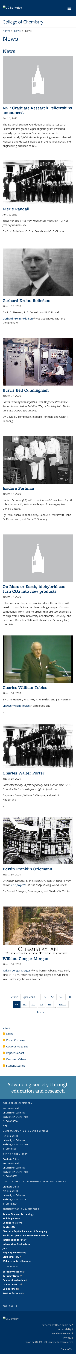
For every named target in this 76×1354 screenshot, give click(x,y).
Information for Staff (14, 1239)
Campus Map (11, 1288)
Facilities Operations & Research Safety (25, 1235)
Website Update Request (17, 1261)
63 (51, 1005)
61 (34, 1005)
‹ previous (30, 997)
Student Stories (15, 1065)
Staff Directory (12, 1256)
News (17, 30)
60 (26, 1005)
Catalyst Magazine (17, 1046)
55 (45, 997)
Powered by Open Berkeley (57, 1324)
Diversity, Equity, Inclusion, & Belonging (25, 1231)
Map (5, 1125)
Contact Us (9, 1227)
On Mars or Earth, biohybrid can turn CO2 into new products (34, 589)
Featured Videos (16, 1059)
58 (70, 997)
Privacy (68, 1337)
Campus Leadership (15, 1280)
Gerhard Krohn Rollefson (26, 300)
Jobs (5, 1248)
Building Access (11, 1218)
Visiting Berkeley (13, 1293)
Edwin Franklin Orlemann (27, 869)
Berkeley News (12, 1275)
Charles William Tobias (25, 687)
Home (6, 30)
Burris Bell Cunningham (26, 390)
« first (15, 997)
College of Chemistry (23, 22)
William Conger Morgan (25, 958)
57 (62, 997)
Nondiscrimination (62, 1333)
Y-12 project (19, 885)
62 (42, 1005)
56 (54, 997)
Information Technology (16, 1244)
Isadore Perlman (18, 488)
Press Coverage (16, 1040)
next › (64, 1004)
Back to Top (67, 1349)
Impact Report (15, 1053)
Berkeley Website (14, 1271)
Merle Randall (16, 209)
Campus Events (12, 1284)
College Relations (12, 1222)
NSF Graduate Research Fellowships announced (37, 110)
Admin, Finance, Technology (18, 1214)
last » (41, 1012)
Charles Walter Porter (23, 773)
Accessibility (65, 1329)
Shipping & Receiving (14, 1252)
